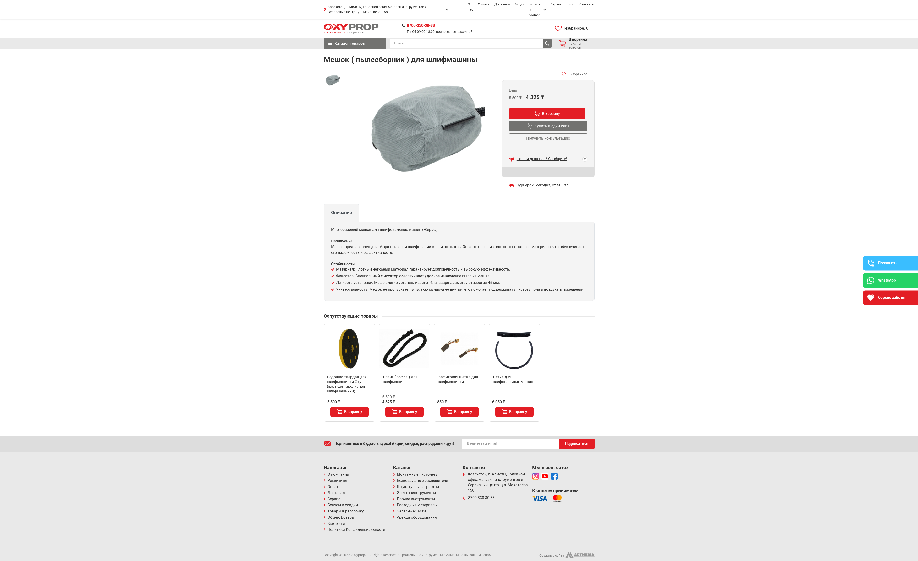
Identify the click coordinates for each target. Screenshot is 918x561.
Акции (520, 4)
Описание (341, 212)
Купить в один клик (552, 126)
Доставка (502, 4)
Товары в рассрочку (346, 511)
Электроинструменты (416, 492)
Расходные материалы (417, 505)
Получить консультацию (548, 138)
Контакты (587, 4)
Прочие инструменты (416, 499)
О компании (338, 474)
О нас (470, 6)
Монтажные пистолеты (417, 474)
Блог (570, 4)
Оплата (484, 4)
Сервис (556, 4)
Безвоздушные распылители (422, 480)
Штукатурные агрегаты (418, 487)
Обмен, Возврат (342, 517)
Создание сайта (551, 555)
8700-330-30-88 (421, 25)
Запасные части (411, 511)
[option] (332, 80)
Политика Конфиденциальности (356, 529)
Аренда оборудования (417, 517)
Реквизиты (337, 480)
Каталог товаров (349, 43)
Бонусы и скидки (535, 9)
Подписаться (576, 443)
